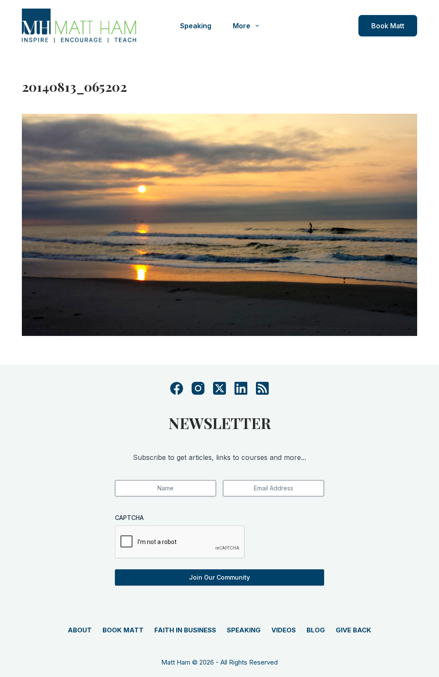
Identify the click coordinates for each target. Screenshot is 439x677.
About (80, 630)
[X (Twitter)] (219, 388)
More (241, 25)
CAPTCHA (129, 517)
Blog (316, 630)
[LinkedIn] (241, 388)
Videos (283, 630)
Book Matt (387, 25)
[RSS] (262, 388)
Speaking (195, 25)
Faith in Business (185, 630)
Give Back (353, 630)
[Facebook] (176, 388)
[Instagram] (198, 388)
